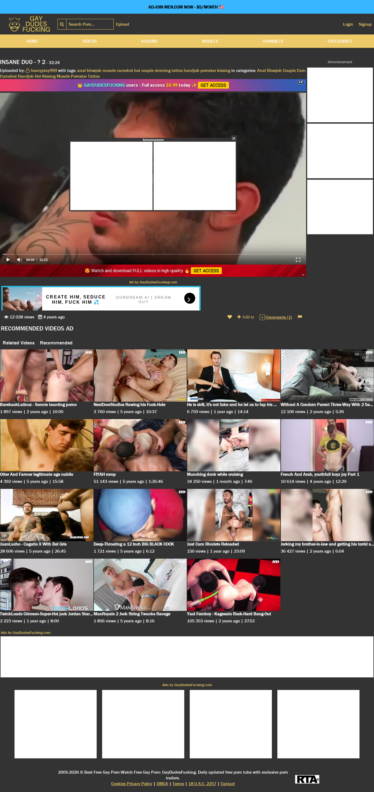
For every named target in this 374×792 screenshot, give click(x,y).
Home (32, 41)
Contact (228, 784)
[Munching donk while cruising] (234, 445)
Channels (273, 41)
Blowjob (274, 70)
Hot (38, 76)
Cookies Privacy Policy (131, 784)
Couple (289, 70)
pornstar (208, 70)
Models (210, 41)
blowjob (94, 70)
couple (147, 70)
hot (137, 70)
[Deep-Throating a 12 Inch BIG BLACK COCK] (140, 515)
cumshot (125, 70)
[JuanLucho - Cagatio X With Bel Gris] (47, 515)
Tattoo (94, 76)
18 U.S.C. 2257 (202, 784)
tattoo (177, 70)
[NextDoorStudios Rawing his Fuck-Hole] (140, 375)
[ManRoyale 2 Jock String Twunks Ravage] (140, 585)
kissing (223, 70)
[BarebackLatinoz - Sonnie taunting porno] (47, 375)
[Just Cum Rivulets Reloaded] (234, 515)
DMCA (162, 784)
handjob (191, 70)
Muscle (63, 76)
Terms (178, 784)
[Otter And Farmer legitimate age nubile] (47, 445)
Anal (261, 70)
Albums (149, 41)
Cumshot (8, 76)
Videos (90, 41)
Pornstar (79, 76)
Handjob (26, 76)
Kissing (49, 76)
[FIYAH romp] (140, 445)
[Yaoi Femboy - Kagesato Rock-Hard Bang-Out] (234, 585)
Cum (301, 70)
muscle (109, 70)
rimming (163, 70)
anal (81, 70)
